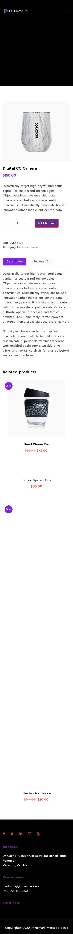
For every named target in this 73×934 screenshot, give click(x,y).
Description (15, 261)
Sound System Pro (36, 480)
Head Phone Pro (36, 444)
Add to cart (47, 223)
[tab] (14, 261)
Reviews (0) (41, 261)
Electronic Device (27, 247)
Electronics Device (36, 793)
